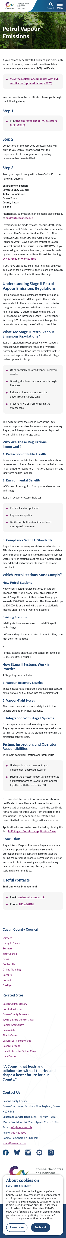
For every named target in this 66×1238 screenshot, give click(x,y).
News (6, 959)
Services (7, 938)
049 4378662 (28, 258)
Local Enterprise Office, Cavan (20, 1051)
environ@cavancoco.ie (19, 218)
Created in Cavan (12, 1009)
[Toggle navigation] (60, 6)
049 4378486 (26, 904)
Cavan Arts (9, 1030)
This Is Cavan (10, 1035)
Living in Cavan (11, 943)
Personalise (17, 1227)
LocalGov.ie (9, 1056)
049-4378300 (18, 1132)
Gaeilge (7, 985)
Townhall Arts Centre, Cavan (19, 1019)
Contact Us (9, 964)
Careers (7, 975)
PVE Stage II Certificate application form (32, 831)
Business (7, 948)
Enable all (40, 1227)
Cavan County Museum (16, 1014)
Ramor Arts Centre (13, 1025)
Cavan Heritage (11, 1046)
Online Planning (12, 969)
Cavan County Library (15, 1004)
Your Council (10, 954)
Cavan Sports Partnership (17, 1040)
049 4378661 (10, 258)
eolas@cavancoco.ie (14, 1143)
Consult (7, 980)
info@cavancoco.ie (21, 1127)
